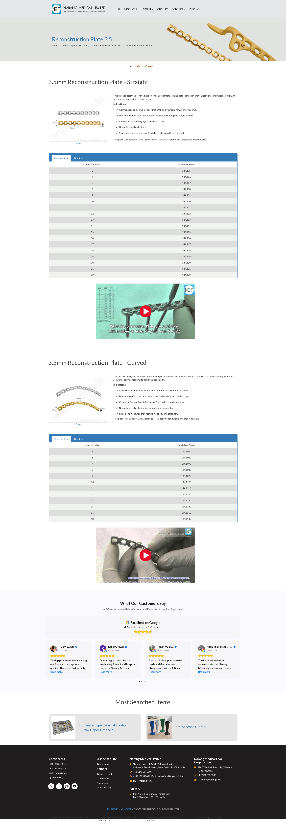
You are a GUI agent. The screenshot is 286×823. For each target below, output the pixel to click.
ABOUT (147, 9)
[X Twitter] (51, 786)
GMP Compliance (58, 772)
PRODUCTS (130, 9)
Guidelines (102, 782)
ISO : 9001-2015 (57, 764)
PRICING (194, 9)
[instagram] (67, 786)
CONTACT (178, 9)
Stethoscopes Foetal (191, 727)
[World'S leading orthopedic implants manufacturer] (118, 9)
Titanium (78, 158)
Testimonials (104, 778)
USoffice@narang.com (209, 779)
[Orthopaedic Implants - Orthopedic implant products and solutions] (78, 9)
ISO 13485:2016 (57, 768)
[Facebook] (59, 786)
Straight (136, 66)
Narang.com (103, 764)
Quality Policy (56, 777)
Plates (118, 45)
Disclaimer (112, 808)
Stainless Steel (61, 158)
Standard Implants (100, 45)
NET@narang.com (142, 780)
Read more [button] (56, 671)
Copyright (125, 808)
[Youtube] (75, 786)
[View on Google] (53, 648)
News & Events (105, 773)
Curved (149, 66)
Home (55, 45)
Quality (162, 9)
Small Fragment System (75, 45)
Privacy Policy (104, 787)
